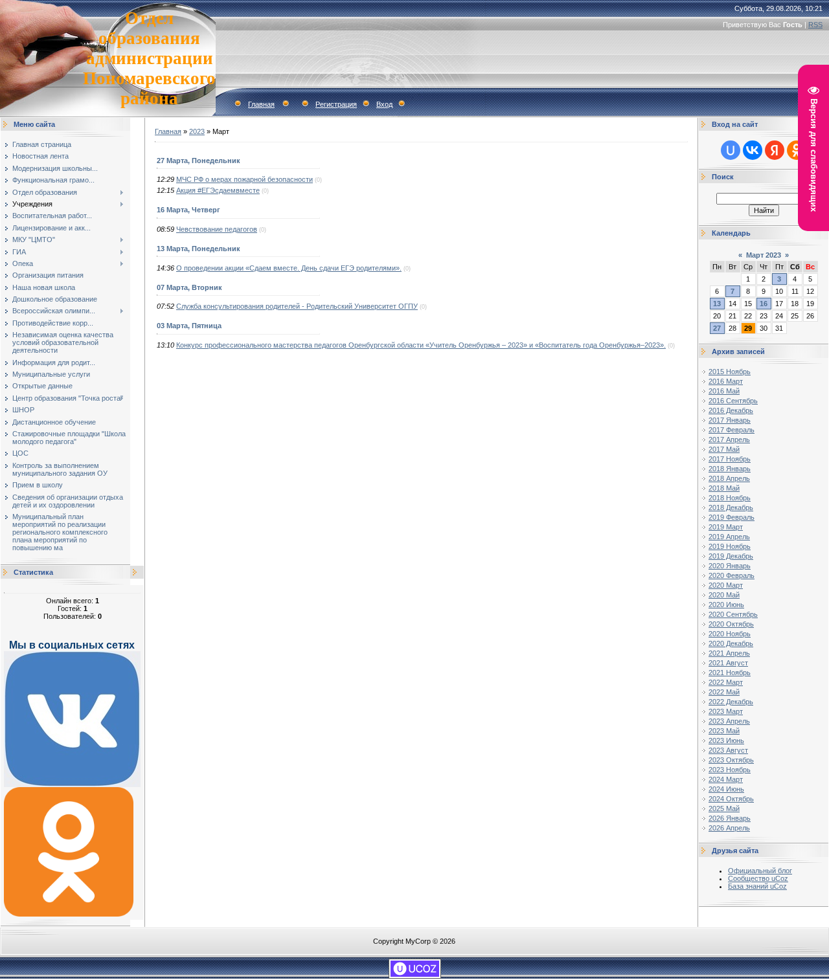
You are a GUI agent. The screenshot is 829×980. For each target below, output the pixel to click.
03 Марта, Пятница (189, 325)
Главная (261, 104)
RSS (815, 24)
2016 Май (724, 391)
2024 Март (726, 779)
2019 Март (726, 527)
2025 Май (724, 808)
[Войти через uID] (730, 150)
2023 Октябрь (731, 760)
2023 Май (724, 731)
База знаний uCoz (757, 886)
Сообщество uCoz (758, 878)
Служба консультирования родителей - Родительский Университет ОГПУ (297, 306)
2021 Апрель (729, 653)
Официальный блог (760, 870)
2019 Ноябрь (730, 546)
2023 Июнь (726, 740)
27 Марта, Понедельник (198, 160)
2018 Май (724, 488)
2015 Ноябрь (730, 371)
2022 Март (726, 682)
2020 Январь (730, 566)
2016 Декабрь (731, 410)
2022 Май (724, 692)
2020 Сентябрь (733, 614)
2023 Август (728, 750)
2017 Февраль (732, 430)
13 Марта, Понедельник (198, 248)
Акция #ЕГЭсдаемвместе (218, 190)
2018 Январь (730, 469)
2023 (197, 131)
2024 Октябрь (731, 799)
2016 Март (726, 381)
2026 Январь (730, 818)
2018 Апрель (729, 478)
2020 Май (724, 595)
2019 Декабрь (731, 556)
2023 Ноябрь (730, 770)
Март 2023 (763, 255)
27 (717, 328)
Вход (384, 104)
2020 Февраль (732, 575)
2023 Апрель (729, 721)
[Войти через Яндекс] (774, 150)
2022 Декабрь (731, 702)
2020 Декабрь (731, 643)
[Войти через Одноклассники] (796, 150)
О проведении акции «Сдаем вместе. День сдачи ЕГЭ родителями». (289, 268)
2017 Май (724, 449)
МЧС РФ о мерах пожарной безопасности (244, 179)
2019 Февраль (732, 517)
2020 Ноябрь (730, 634)
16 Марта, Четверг (188, 210)
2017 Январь (730, 420)
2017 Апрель (729, 439)
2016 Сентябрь (733, 401)
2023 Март (726, 711)
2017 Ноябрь (730, 459)
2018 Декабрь (731, 507)
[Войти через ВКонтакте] (752, 150)
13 (717, 303)
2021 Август (728, 663)
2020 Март (726, 585)
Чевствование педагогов (216, 229)
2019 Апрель (729, 536)
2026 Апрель (729, 828)
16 (763, 303)
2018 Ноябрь (730, 498)
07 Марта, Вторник (189, 287)
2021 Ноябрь (730, 672)
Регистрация (336, 104)
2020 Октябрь (731, 624)
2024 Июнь (726, 789)
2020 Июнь (726, 604)
